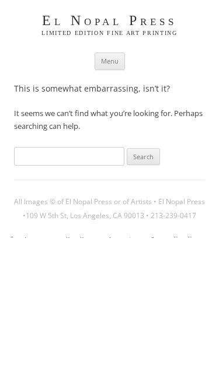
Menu (110, 61)
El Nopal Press (109, 21)
